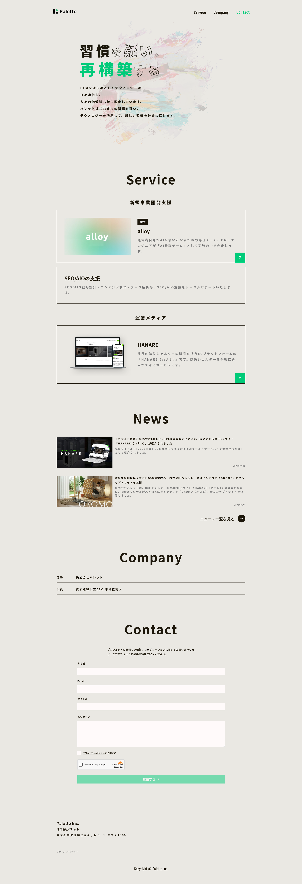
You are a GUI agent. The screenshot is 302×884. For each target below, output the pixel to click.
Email (80, 681)
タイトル (82, 699)
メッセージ (83, 717)
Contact (243, 12)
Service (200, 12)
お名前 (81, 663)
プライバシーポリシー (94, 753)
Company (221, 12)
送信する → (151, 779)
